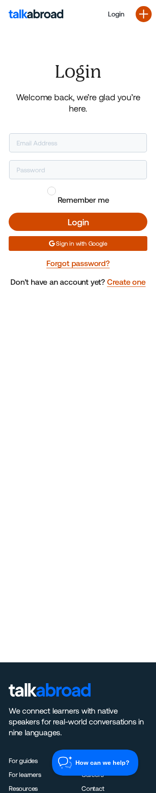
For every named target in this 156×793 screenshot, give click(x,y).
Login (116, 14)
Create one (126, 281)
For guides (23, 760)
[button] (144, 14)
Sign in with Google (80, 243)
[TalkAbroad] (39, 14)
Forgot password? (78, 263)
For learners (25, 774)
